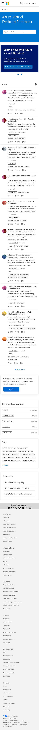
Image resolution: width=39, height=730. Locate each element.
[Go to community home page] (7, 3)
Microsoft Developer (8, 655)
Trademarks (26, 722)
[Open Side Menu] (3, 3)
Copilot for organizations (9, 527)
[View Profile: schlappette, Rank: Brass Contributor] (4, 231)
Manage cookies (7, 722)
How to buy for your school (10, 598)
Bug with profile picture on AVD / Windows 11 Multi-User (20, 313)
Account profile (7, 551)
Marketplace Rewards (8, 673)
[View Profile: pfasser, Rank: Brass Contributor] (4, 177)
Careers (5, 686)
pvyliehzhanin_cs (13, 265)
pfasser (10, 186)
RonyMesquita (12, 129)
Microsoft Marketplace (9, 669)
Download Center (7, 554)
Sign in (11, 389)
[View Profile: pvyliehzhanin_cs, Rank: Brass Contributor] (4, 257)
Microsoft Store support (9, 558)
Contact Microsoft (14, 720)
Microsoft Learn (7, 659)
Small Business (6, 642)
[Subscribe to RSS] (27, 507)
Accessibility (6, 706)
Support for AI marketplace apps (11, 662)
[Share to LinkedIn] (9, 507)
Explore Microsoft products (10, 538)
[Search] (21, 3)
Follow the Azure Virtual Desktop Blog (18, 67)
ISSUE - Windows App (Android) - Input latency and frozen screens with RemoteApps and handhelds (21, 92)
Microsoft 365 (6, 629)
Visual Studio (6, 676)
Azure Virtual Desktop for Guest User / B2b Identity (22, 202)
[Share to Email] (30, 507)
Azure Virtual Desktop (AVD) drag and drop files (22, 148)
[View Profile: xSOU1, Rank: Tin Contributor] (4, 92)
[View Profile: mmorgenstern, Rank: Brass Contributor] (4, 313)
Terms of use (17, 722)
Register (27, 3)
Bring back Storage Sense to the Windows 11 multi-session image (20, 256)
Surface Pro (6, 517)
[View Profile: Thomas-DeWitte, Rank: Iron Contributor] (4, 339)
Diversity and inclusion (9, 703)
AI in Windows (6, 534)
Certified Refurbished (8, 568)
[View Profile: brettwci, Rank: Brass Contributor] (4, 203)
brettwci (10, 211)
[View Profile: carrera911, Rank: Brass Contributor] (4, 288)
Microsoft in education (8, 585)
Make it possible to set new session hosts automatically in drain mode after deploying (21, 338)
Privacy (23, 720)
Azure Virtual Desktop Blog (14, 482)
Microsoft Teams (7, 635)
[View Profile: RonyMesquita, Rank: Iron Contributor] (4, 120)
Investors (5, 699)
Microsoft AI (6, 618)
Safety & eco (6, 724)
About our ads (23, 724)
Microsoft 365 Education (9, 595)
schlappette (11, 239)
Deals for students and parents (11, 605)
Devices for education (8, 588)
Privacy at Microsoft (8, 696)
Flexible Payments (7, 575)
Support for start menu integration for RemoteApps (22, 177)
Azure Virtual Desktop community (17, 488)
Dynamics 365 (6, 625)
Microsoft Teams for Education (10, 591)
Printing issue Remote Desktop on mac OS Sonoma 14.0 (22, 287)
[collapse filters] (35, 84)
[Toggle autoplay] (21, 74)
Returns (5, 561)
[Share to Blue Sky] (23, 507)
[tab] (18, 74)
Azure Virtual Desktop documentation (18, 494)
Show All (5, 465)
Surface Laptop (6, 521)
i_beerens (11, 157)
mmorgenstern (12, 322)
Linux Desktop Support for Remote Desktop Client (21, 120)
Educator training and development (12, 602)
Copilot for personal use (9, 531)
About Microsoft (7, 689)
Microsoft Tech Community (9, 666)
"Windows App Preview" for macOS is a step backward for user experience (22, 230)
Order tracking (6, 565)
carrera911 (11, 296)
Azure (5, 9)
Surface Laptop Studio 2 (9, 524)
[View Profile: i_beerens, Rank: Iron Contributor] (4, 149)
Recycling (14, 724)
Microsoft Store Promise (9, 571)
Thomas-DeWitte (13, 347)
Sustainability (6, 710)
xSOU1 (10, 101)
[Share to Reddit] (19, 507)
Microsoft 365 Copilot (8, 639)
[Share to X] (16, 507)
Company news (7, 693)
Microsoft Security (7, 622)
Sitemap (5, 720)
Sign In (34, 3)
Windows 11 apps (7, 541)
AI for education (7, 609)
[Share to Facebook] (12, 507)
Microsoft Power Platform (9, 632)
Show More (20, 369)
